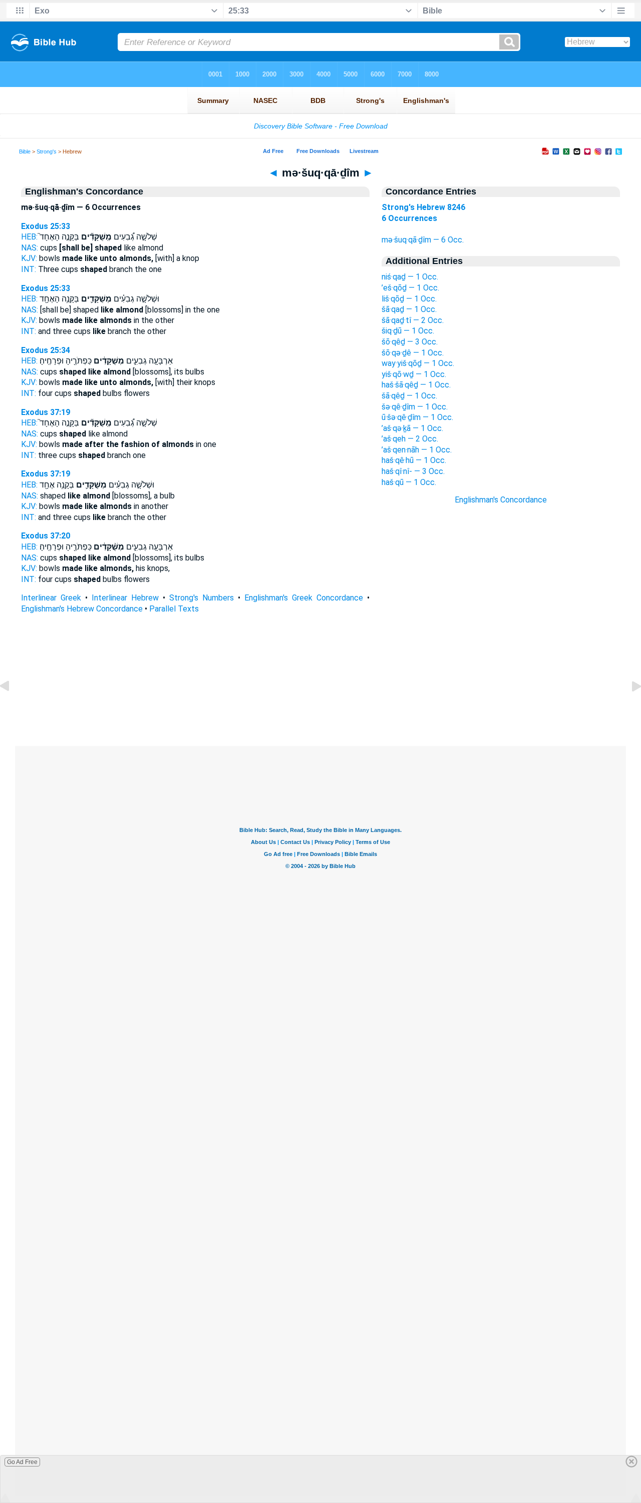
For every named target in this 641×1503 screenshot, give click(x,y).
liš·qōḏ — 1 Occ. (409, 299)
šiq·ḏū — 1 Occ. (408, 331)
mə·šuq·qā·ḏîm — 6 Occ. (423, 239)
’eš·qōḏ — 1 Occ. (410, 287)
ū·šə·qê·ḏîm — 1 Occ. (417, 417)
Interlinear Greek (51, 597)
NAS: (29, 247)
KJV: (29, 258)
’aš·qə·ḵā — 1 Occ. (412, 428)
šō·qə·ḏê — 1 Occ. (413, 353)
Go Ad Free (22, 1462)
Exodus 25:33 (45, 226)
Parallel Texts (174, 609)
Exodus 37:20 (45, 535)
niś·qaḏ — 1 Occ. (410, 277)
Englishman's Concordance (501, 499)
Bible (25, 151)
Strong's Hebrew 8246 (423, 207)
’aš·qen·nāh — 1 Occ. (417, 449)
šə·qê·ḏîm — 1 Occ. (415, 407)
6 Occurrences (409, 218)
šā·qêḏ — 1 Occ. (409, 395)
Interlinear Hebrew (125, 597)
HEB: (29, 237)
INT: (28, 269)
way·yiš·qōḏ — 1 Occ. (418, 363)
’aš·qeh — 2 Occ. (410, 439)
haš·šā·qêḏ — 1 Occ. (416, 385)
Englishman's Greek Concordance (303, 597)
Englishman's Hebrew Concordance (82, 609)
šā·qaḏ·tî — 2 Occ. (413, 320)
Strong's (47, 151)
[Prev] (12, 709)
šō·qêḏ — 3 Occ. (410, 341)
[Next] (628, 709)
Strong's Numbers (201, 597)
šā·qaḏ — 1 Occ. (409, 309)
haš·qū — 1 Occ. (409, 482)
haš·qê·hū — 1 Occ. (414, 460)
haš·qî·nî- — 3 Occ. (413, 471)
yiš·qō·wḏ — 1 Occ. (414, 374)
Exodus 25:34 (45, 350)
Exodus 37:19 (45, 412)
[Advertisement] (320, 685)
